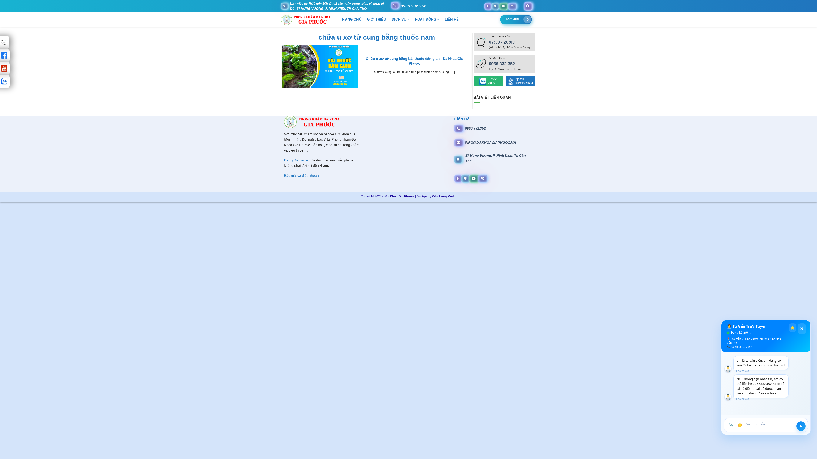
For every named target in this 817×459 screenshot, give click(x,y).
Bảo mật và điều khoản (301, 175)
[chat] (512, 6)
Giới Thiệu (376, 19)
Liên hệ (452, 19)
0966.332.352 (413, 6)
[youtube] (503, 6)
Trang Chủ (350, 19)
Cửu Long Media (444, 196)
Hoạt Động (425, 19)
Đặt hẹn (512, 19)
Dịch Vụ (399, 19)
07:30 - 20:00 (502, 42)
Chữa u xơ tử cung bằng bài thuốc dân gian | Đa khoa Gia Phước (414, 61)
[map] (495, 6)
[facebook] (487, 6)
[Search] (528, 6)
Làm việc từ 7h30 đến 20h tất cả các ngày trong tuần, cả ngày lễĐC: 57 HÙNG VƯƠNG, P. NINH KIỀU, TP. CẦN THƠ (337, 6)
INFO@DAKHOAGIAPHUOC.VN (490, 142)
